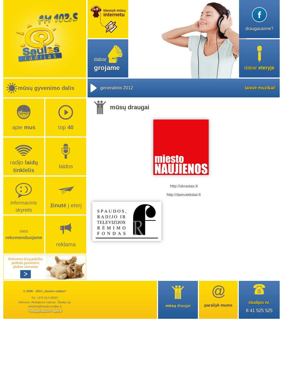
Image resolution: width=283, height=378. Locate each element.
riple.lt (57, 310)
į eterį (66, 205)
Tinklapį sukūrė (39, 310)
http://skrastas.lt (184, 186)
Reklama (66, 244)
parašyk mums (218, 305)
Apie (23, 127)
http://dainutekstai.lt (184, 194)
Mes (24, 234)
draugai (178, 305)
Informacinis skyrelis (24, 206)
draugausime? (259, 28)
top (66, 127)
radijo (24, 166)
